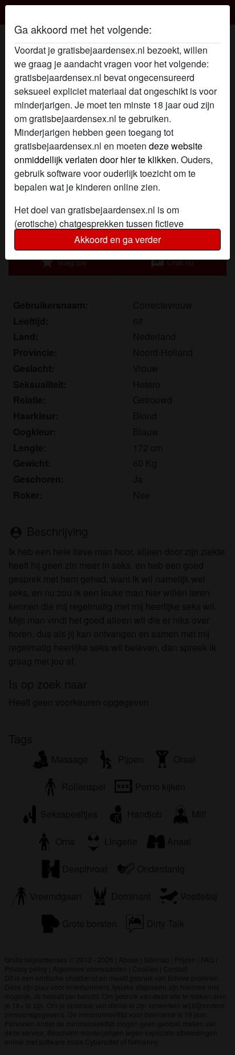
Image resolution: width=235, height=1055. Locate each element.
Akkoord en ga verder (117, 239)
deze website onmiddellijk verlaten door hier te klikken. (108, 152)
